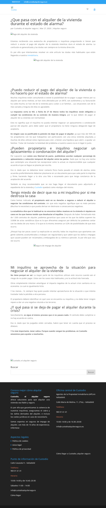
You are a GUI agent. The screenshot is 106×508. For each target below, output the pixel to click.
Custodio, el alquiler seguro (26, 28)
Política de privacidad (21, 449)
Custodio (38, 187)
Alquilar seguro (59, 28)
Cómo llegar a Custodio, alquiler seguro (73, 453)
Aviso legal (17, 445)
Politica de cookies (20, 441)
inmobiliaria (32, 55)
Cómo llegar (16, 495)
